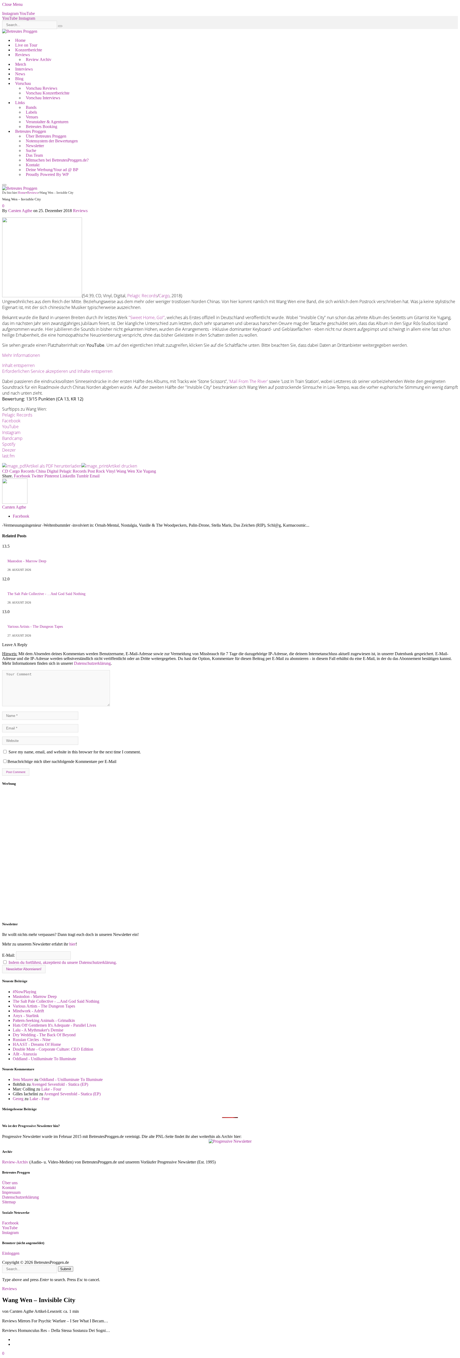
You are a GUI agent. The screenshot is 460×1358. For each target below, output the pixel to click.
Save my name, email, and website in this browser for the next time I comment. (75, 752)
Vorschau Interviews (43, 98)
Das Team (34, 155)
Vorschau (23, 83)
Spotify (8, 444)
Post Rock (96, 471)
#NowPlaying (24, 991)
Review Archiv (38, 59)
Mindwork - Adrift (28, 1011)
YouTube (10, 427)
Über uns (10, 1182)
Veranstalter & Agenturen (47, 121)
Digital (52, 471)
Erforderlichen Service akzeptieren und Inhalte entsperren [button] (57, 371)
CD (5, 471)
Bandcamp (12, 438)
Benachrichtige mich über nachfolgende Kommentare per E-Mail (61, 761)
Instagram (11, 432)
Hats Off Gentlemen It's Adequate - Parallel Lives (54, 1025)
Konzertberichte (28, 50)
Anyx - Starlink (26, 1015)
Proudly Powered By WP (47, 174)
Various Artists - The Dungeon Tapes (35, 627)
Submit (65, 1269)
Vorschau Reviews (41, 88)
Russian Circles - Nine (32, 1039)
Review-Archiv (15, 1162)
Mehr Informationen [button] (21, 355)
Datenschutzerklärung (92, 663)
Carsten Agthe (20, 210)
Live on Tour (26, 45)
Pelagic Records (142, 296)
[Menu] (4, 185)
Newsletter (35, 145)
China (41, 471)
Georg (18, 1098)
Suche (31, 150)
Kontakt (32, 165)
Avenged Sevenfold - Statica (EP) (59, 1084)
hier (72, 944)
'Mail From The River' (248, 381)
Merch (20, 64)
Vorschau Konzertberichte (47, 93)
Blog (19, 78)
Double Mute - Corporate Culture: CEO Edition (53, 1049)
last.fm (8, 456)
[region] (230, 854)
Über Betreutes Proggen (46, 136)
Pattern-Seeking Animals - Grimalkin (44, 1020)
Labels (31, 112)
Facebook (11, 421)
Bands (31, 107)
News (20, 74)
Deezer (9, 450)
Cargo (164, 296)
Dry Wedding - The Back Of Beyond (44, 1035)
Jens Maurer (23, 1079)
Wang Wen (125, 471)
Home (20, 40)
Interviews (24, 69)
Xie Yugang (146, 471)
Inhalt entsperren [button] (18, 365)
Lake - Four (51, 1089)
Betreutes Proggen (30, 131)
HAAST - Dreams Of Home (37, 1044)
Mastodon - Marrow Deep (26, 561)
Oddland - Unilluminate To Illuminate (44, 1058)
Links (20, 102)
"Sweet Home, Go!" (147, 317)
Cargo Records (22, 471)
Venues (32, 117)
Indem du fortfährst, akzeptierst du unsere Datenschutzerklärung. (63, 962)
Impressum (11, 1192)
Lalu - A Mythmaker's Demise (38, 1030)
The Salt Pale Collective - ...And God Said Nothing (46, 594)
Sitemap (9, 1202)
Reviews (22, 54)
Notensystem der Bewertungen (52, 141)
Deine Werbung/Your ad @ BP (52, 169)
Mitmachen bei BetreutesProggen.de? (57, 160)
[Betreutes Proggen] (19, 31)
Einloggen (10, 1253)
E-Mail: (9, 955)
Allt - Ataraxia (25, 1054)
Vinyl (110, 471)
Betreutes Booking (41, 126)
